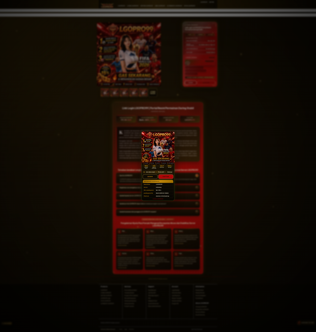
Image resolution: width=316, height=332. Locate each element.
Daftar (166, 176)
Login (150, 176)
